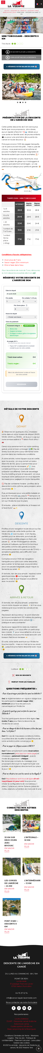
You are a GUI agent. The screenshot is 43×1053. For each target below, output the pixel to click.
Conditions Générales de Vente (17, 1036)
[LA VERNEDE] (16, 4)
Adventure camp (21, 1024)
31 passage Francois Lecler (21, 984)
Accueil (7, 10)
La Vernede (21, 981)
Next (37, 87)
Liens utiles (35, 1040)
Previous (5, 87)
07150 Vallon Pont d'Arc (21, 986)
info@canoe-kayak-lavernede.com (21, 998)
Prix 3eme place (20, 305)
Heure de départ (11, 313)
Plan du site (20, 1038)
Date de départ (11, 290)
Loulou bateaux (21, 1019)
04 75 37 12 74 (21, 993)
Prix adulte (9, 298)
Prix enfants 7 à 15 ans (29, 298)
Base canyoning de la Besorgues (21, 1029)
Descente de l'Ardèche (18, 10)
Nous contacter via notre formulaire (21, 1002)
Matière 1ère (28, 1048)
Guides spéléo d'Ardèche (21, 1026)
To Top (38, 1048)
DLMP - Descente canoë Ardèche (21, 1021)
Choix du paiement (12, 321)
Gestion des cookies (22, 1043)
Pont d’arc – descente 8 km (11, 924)
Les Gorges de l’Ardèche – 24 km (11, 883)
